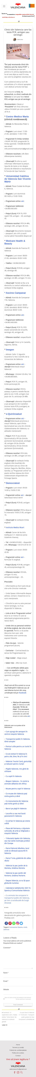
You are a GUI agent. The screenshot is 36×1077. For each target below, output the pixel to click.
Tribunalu (10, 838)
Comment (7, 948)
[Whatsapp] (13, 923)
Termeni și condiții (18, 1047)
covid (25, 927)
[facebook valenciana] (14, 1072)
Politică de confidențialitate (18, 1050)
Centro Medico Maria (17, 116)
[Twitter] (21, 923)
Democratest (13, 483)
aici (22, 364)
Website (6, 989)
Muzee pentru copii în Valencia (18, 788)
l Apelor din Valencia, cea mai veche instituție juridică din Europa (17, 840)
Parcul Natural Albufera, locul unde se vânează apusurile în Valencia (16, 850)
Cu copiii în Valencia (14, 776)
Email (5, 981)
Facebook (22, 693)
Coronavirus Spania (16, 927)
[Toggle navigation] (4, 6)
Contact (18, 1056)
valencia (6, 929)
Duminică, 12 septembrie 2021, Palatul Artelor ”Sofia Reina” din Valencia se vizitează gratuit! (9, 1017)
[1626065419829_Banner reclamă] (18, 15)
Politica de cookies (18, 1053)
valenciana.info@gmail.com (18, 1069)
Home (18, 1045)
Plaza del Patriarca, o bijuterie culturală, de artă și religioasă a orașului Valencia (17, 830)
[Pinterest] (10, 923)
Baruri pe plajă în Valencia (16, 808)
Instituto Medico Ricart (15, 527)
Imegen (10, 349)
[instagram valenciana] (18, 1072)
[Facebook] (6, 923)
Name (5, 973)
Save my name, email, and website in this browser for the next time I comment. (18, 998)
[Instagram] (17, 923)
